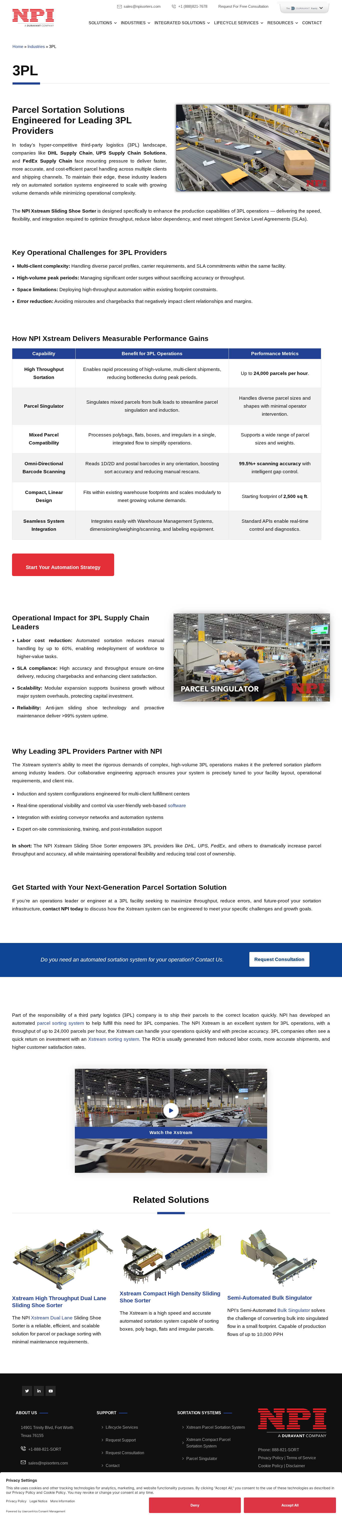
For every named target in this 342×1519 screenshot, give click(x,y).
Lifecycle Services (236, 23)
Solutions (100, 23)
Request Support (121, 1440)
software (177, 805)
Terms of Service (301, 1458)
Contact (312, 23)
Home (18, 47)
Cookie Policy (270, 1466)
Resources (280, 23)
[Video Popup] (171, 1110)
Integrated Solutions (179, 23)
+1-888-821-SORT (44, 1449)
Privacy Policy (270, 1458)
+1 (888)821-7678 (192, 6)
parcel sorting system (60, 1023)
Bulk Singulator (293, 1310)
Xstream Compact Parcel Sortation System (208, 1442)
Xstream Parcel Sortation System (215, 1427)
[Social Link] (27, 1391)
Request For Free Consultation (243, 6)
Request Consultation (125, 1453)
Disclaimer (295, 1466)
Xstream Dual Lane (52, 1317)
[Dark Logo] (33, 17)
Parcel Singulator (201, 1458)
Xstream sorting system (113, 1039)
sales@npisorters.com (142, 6)
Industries (133, 23)
